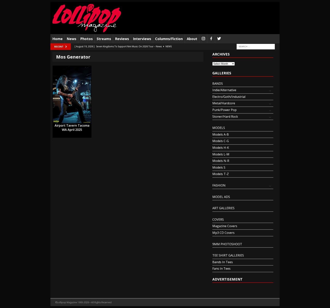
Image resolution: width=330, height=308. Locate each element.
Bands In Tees (222, 262)
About (192, 38)
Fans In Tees (221, 268)
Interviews (142, 38)
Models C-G (220, 141)
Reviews (122, 38)
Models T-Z (220, 174)
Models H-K (220, 148)
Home (57, 38)
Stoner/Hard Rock (225, 116)
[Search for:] (256, 46)
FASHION (219, 185)
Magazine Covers (224, 226)
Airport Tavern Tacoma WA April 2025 (72, 125)
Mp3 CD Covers (223, 233)
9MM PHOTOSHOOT (227, 244)
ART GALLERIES (223, 208)
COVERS (218, 219)
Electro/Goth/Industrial (228, 97)
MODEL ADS (221, 197)
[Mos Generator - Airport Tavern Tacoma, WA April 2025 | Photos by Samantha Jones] (72, 94)
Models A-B (220, 134)
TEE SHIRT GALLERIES (228, 255)
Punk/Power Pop (224, 110)
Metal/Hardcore (223, 103)
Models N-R (220, 161)
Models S (218, 167)
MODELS (218, 128)
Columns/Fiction (169, 38)
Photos (86, 38)
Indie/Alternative (224, 90)
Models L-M (220, 154)
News (71, 38)
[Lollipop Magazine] (86, 18)
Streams (104, 38)
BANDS (217, 83)
